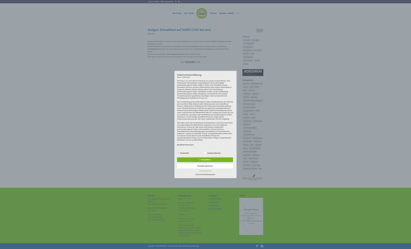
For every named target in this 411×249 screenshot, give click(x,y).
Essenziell (184, 153)
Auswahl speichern (205, 166)
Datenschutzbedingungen (205, 174)
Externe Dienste (213, 153)
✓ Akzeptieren (205, 160)
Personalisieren (205, 171)
